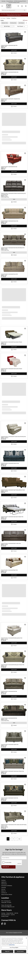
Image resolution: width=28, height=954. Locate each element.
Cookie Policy (12, 944)
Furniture (8, 18)
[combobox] (20, 26)
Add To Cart (14, 50)
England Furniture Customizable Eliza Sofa (9, 166)
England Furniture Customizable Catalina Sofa (9, 744)
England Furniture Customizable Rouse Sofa (9, 274)
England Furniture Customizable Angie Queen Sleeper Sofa (12, 516)
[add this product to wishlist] (25, 32)
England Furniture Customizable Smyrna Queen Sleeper (11, 368)
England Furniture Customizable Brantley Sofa (9, 72)
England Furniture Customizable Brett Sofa (9, 691)
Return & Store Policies (6, 894)
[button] (2, 6)
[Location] (18, 6)
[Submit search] (24, 10)
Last (19, 838)
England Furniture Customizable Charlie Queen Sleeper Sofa (12, 771)
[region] (14, 945)
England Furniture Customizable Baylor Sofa (9, 570)
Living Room (13, 18)
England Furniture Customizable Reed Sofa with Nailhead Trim (12, 247)
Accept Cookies (20, 951)
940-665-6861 (8, 905)
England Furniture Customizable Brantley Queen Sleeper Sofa (12, 664)
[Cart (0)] (25, 6)
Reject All (7, 951)
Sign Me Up (6, 866)
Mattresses (4, 883)
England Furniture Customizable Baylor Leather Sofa (11, 543)
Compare (15, 79)
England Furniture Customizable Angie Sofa (9, 45)
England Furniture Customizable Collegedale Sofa (10, 98)
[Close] (26, 938)
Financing (3, 887)
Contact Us (4, 892)
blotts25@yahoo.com (9, 906)
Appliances (3, 882)
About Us (3, 891)
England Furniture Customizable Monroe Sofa (9, 221)
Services (3, 889)
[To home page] (8, 6)
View (14, 199)
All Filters (8, 26)
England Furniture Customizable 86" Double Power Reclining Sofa (13, 436)
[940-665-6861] (22, 6)
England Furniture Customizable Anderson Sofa (10, 463)
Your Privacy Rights (14, 947)
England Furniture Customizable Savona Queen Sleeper (11, 342)
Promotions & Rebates (6, 885)
